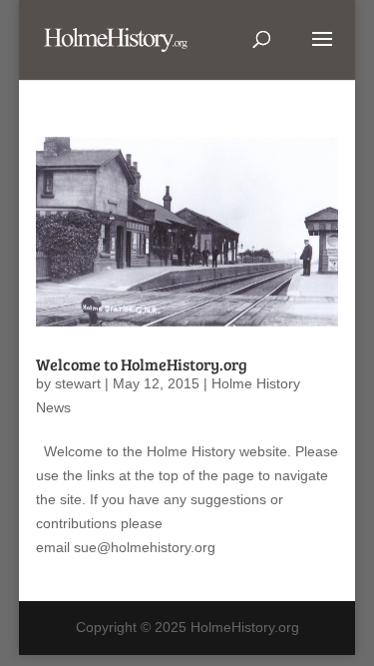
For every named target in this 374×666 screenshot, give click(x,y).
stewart (78, 383)
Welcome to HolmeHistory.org (141, 363)
